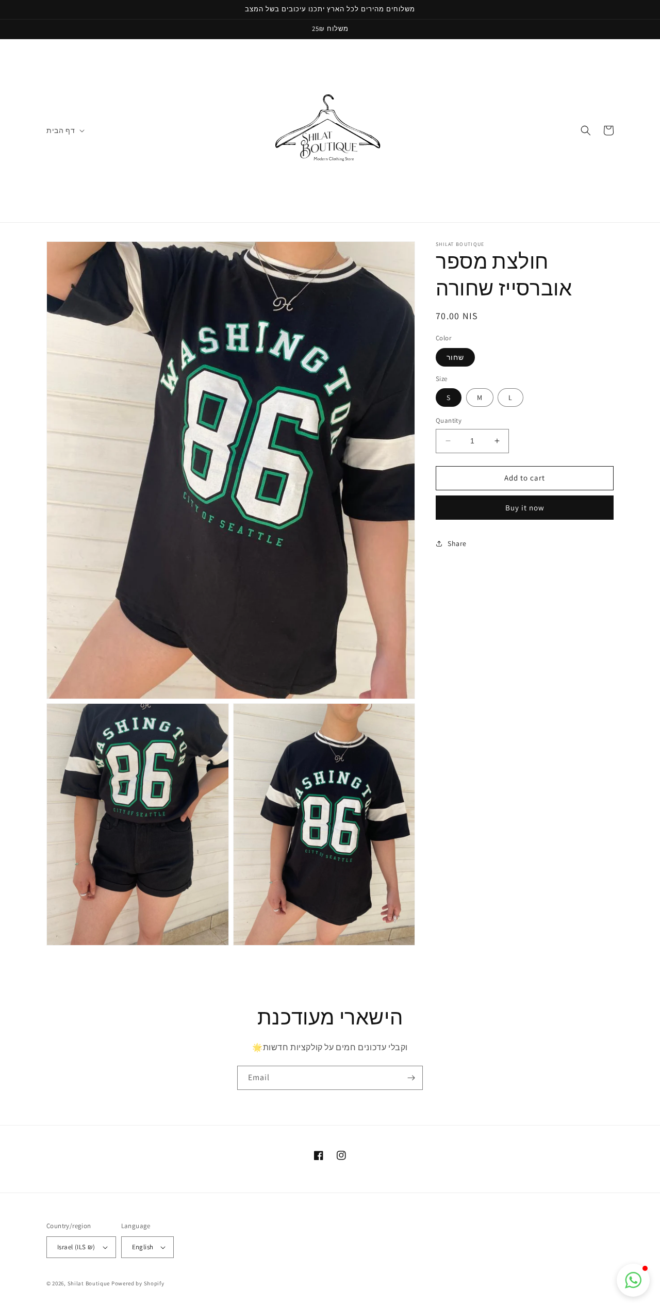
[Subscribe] (411, 1078)
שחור (455, 356)
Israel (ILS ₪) (76, 1247)
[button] (64, 130)
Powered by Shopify (137, 1283)
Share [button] (457, 543)
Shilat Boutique (89, 1283)
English (143, 1247)
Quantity (448, 420)
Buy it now (524, 507)
